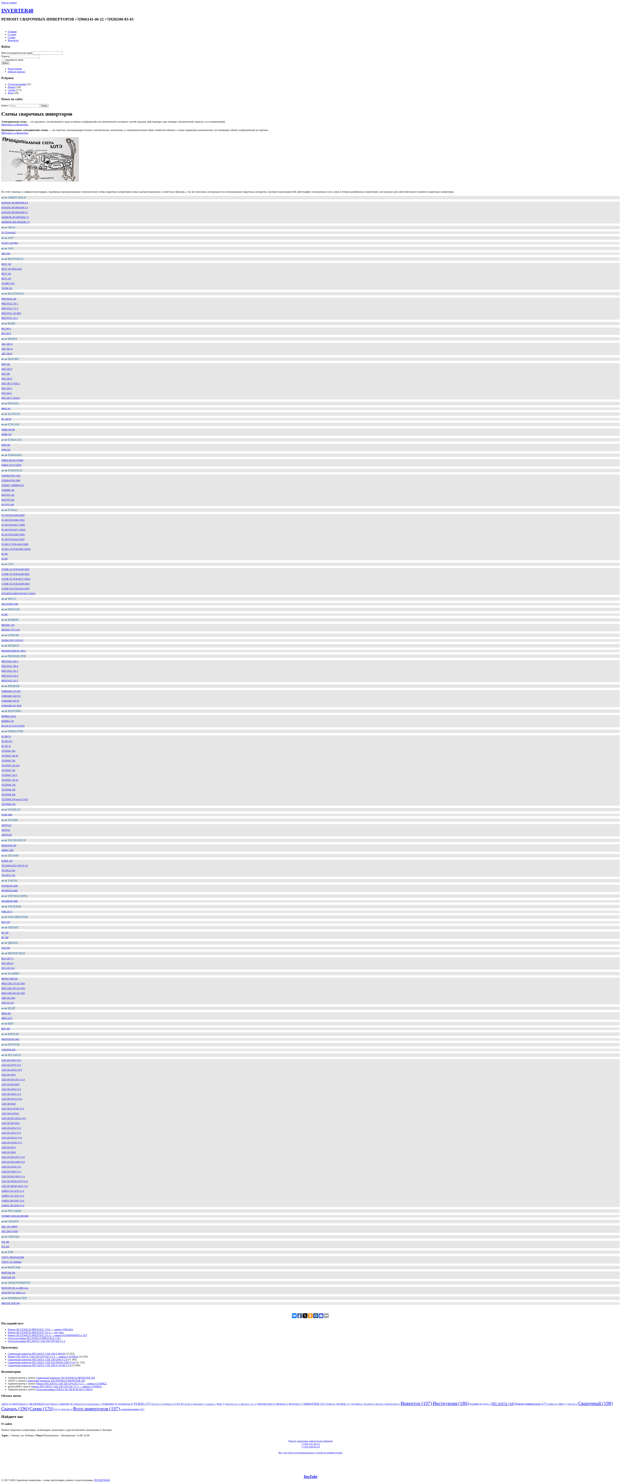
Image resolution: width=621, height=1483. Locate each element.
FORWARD (109, 1404)
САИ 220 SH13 (8, 1147)
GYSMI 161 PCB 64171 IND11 (16, 579)
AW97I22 (5, 830)
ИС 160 (4, 932)
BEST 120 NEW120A (11, 269)
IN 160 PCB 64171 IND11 (13, 530)
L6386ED (211, 1404)
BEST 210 (6, 278)
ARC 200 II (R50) (9, 1231)
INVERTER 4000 (9, 891)
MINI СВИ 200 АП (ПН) (13, 993)
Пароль (5, 56)
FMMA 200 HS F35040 (12, 460)
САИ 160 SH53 (8, 1075)
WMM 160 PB (8, 429)
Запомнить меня (14, 59)
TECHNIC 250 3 (9, 775)
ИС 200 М (6, 419)
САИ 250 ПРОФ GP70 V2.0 (14, 1181)
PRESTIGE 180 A (9, 666)
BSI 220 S (6, 333)
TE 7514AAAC (8, 232)
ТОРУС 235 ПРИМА (11, 1262)
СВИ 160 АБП (8, 998)
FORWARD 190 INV (11, 696)
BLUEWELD (39, 1403)
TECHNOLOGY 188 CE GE (14, 865)
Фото (11, 93)
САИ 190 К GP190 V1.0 (12, 1109)
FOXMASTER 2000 (10, 480)
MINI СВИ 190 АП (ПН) (13, 988)
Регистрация (15, 68)
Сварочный (595, 1403)
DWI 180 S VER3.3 (10, 383)
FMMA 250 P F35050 (11, 465)
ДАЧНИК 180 (7, 490)
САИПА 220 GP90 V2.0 (12, 1205)
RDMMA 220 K (8, 716)
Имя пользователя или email (16, 53)
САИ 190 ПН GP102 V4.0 (13, 1118)
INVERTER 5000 (9, 901)
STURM (330, 1404)
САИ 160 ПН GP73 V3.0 (13, 1079)
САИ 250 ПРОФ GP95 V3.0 (14, 1186)
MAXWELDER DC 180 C (13, 651)
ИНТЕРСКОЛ (393, 1404)
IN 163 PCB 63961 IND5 (13, 534)
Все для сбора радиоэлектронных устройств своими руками (310, 1452)
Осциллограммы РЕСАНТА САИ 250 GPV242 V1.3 (36, 1341)
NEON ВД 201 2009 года (13, 1293)
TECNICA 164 (8, 875)
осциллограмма (132, 1409)
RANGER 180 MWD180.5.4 (14, 207)
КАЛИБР (476, 1404)
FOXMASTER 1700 (10, 475)
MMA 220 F (7, 1018)
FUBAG (142, 1403)
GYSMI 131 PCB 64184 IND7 (15, 569)
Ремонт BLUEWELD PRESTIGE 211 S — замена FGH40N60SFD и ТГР (47, 1335)
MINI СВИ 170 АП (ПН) (13, 983)
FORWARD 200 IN (10, 701)
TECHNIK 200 (8, 794)
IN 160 (188, 1404)
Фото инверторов (96, 1408)
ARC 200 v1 (7, 344)
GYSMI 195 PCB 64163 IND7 (15, 589)
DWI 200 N (6, 388)
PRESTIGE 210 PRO (11, 313)
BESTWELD (20, 1404)
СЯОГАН (572, 1404)
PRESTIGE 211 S (9, 318)
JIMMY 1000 (7, 850)
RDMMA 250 (7, 721)
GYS (179, 1404)
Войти (5, 63)
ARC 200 (5, 253)
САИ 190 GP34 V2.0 (11, 1089)
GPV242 (156, 1404)
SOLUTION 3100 (9, 604)
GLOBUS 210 (7, 283)
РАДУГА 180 (7, 505)
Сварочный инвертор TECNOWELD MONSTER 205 (65, 1377)
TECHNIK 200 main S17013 (14, 799)
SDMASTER (314, 1403)
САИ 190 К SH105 (10, 1113)
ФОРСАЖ (66, 1409)
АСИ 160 (5, 948)
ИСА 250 (5, 922)
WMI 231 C (6, 912)
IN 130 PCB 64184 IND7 (13, 515)
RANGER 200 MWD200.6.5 (14, 212)
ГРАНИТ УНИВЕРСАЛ (12, 485)
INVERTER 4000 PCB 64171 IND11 (18, 593)
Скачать (15, 1408)
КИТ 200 (5, 1029)
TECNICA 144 (8, 870)
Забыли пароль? (16, 71)
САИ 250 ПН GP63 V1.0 (13, 1176)
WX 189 (5, 1242)
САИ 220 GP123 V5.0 (11, 1138)
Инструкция (451, 1403)
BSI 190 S (6, 329)
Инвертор (416, 1403)
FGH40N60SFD (94, 1404)
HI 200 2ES (6, 741)
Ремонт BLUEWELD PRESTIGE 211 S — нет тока (36, 1332)
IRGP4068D (199, 1404)
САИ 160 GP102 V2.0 (11, 1070)
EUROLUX (79, 1404)
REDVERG (296, 1404)
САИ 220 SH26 (8, 1152)
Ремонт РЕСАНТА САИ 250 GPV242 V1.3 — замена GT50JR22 (43, 1356)
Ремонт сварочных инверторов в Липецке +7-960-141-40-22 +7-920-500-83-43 (311, 1444)
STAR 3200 (6, 815)
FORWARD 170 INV (11, 691)
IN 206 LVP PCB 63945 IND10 (16, 549)
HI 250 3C (6, 746)
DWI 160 (5, 364)
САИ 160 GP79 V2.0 (11, 1065)
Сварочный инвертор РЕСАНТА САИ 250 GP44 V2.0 (37, 1359)
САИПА (552, 1404)
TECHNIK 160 (8, 785)
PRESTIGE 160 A (9, 661)
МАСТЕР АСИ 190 (10, 1303)
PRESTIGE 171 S (9, 308)
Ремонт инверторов (530, 1403)
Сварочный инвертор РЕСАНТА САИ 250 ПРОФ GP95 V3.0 (41, 1362)
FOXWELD (125, 1404)
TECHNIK (357, 1404)
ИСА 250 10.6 (8, 968)
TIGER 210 (6, 288)
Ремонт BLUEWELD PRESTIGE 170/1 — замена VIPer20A (40, 1329)
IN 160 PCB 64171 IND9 (13, 525)
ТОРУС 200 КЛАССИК (12, 1257)
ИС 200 (4, 937)
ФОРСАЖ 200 (8, 1277)
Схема (41, 1408)
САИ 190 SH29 (8, 1104)
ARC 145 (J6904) (9, 1226)
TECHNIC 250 (8, 770)
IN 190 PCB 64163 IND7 (13, 539)
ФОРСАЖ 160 (8, 1272)
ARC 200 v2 (7, 349)
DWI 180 (5, 374)
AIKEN (6, 1404)
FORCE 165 (7, 861)
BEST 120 (6, 264)
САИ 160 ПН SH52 (10, 1084)
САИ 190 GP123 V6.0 (11, 1099)
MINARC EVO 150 (10, 630)
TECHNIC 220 (8, 761)
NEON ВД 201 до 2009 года (14, 1288)
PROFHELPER (266, 1404)
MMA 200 (6, 1013)
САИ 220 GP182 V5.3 (11, 1142)
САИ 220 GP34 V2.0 (11, 1128)
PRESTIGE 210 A (9, 676)
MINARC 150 (7, 625)
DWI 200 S (6, 393)
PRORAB (282, 1404)
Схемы (11, 37)
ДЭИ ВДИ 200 (8, 1050)
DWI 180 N (6, 379)
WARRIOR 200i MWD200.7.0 (15, 222)
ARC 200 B (6, 354)
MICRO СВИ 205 (9, 979)
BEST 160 (6, 274)
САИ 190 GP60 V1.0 (11, 1094)
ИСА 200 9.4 (7, 963)
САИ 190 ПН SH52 (10, 1123)
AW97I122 (6, 825)
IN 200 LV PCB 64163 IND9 (14, 544)
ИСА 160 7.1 (7, 958)
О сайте (12, 34)
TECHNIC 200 (8, 751)
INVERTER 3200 (9, 886)
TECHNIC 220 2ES (10, 765)
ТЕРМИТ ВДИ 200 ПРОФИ (14, 1216)
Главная (12, 31)
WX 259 (5, 1247)
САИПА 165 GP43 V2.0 (12, 1196)
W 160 (4, 614)
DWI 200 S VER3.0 (10, 398)
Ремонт (12, 87)
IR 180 (4, 554)
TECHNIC (343, 1404)
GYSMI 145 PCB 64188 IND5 (15, 574)
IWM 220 (5, 450)
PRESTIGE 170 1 (9, 303)
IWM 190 (5, 445)
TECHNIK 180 (8, 790)
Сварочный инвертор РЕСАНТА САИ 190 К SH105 (36, 1353)
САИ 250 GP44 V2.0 (11, 1167)
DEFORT (66, 1404)
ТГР (57, 1409)
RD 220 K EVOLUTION (13, 726)
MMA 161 (6, 408)
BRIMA (54, 1404)
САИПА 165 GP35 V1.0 (12, 1191)
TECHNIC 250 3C (9, 780)
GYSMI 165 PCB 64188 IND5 (15, 584)
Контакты (13, 40)
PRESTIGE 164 (8, 299)
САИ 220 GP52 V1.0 (11, 1133)
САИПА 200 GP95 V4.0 (12, 1201)
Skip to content (9, 2)
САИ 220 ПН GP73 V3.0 (13, 1157)
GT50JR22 (168, 1404)
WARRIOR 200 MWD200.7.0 (15, 217)
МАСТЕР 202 (7, 500)
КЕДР (487, 1404)
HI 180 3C (6, 736)
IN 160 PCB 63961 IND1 (13, 520)
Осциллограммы (17, 84)
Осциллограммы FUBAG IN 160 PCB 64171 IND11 (64, 1389)
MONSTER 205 (8, 845)
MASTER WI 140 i (10, 1039)
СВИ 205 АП (7, 1003)
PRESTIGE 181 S (9, 671)
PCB (221, 1404)
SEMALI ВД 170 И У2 (12, 640)
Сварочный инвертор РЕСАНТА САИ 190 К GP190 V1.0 (39, 1365)
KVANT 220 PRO (9, 243)
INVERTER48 (17, 10)
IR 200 (4, 559)
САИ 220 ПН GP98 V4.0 (13, 1162)
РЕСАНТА (502, 1404)
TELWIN (368, 1404)
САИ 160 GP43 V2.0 (11, 1060)
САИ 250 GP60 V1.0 (11, 1172)
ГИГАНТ (380, 1404)
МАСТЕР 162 (7, 495)
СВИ (562, 1404)
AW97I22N (6, 835)
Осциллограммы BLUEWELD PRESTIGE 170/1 (34, 1338)
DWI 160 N (6, 369)
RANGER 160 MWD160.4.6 (14, 203)
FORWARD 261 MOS (11, 706)
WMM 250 (6, 434)
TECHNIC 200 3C (9, 756)
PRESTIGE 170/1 (249, 1404)
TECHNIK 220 (8, 804)
